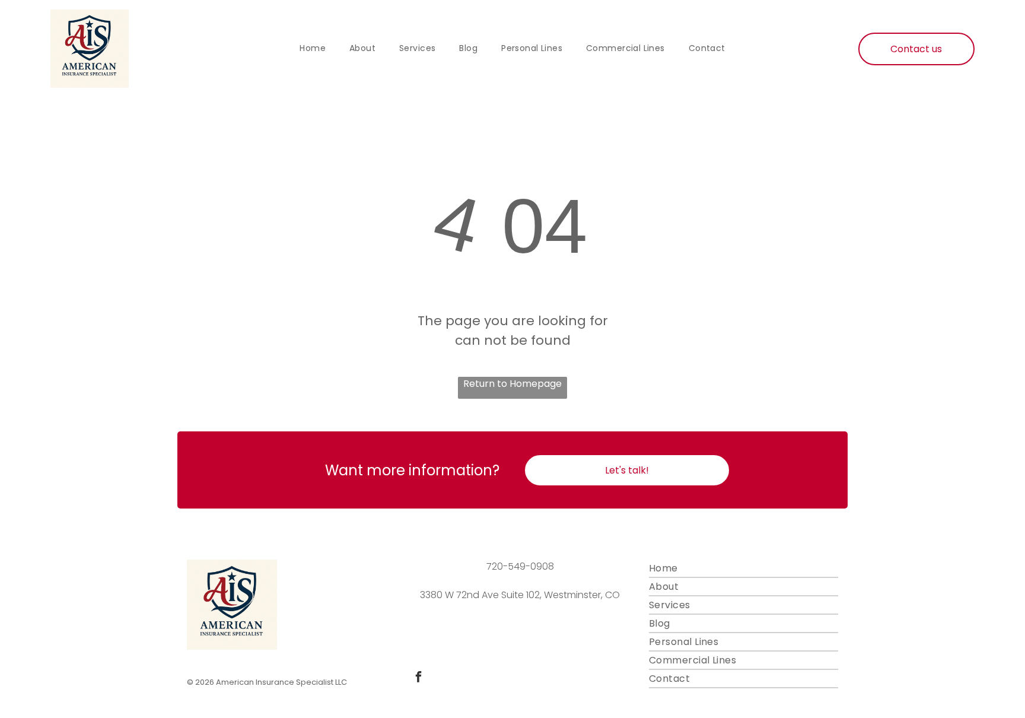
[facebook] (418, 678)
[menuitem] (313, 48)
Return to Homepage (512, 383)
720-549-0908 (520, 566)
